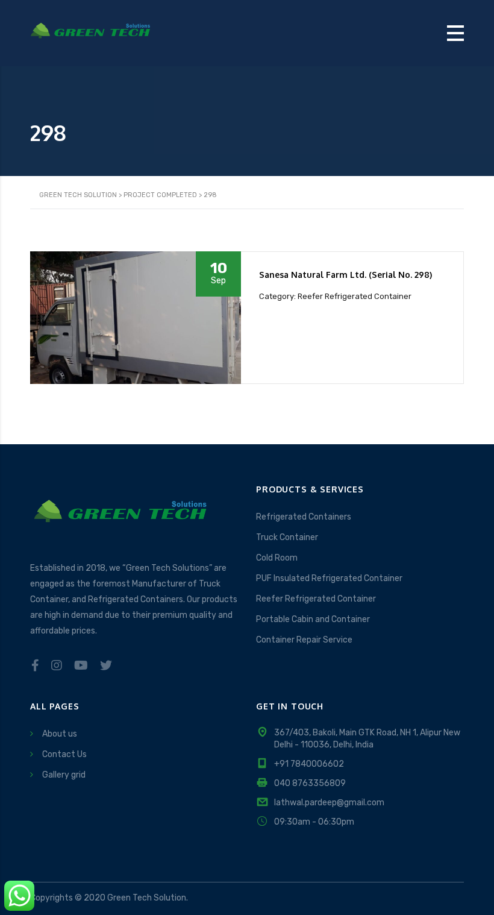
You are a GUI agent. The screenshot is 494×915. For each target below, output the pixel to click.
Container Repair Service (304, 640)
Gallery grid (64, 775)
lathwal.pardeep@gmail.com (329, 802)
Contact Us (64, 754)
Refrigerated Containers (303, 517)
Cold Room (277, 558)
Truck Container (287, 537)
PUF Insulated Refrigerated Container (329, 578)
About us (59, 734)
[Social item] (35, 665)
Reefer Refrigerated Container (316, 599)
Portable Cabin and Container (313, 619)
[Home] (90, 32)
